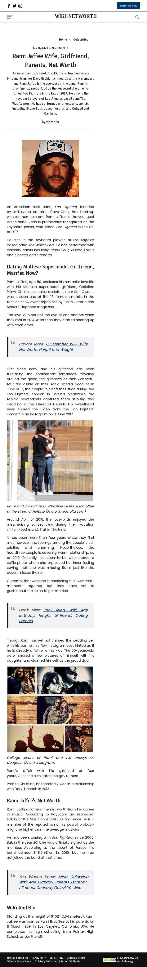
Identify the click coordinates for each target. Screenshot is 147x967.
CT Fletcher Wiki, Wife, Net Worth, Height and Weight (53, 347)
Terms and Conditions (17, 957)
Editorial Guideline (76, 957)
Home (63, 40)
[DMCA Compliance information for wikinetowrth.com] (110, 960)
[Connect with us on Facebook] (9, 6)
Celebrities (80, 40)
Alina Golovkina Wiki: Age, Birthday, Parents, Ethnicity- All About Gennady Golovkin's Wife (53, 882)
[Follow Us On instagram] (20, 6)
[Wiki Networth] (75, 16)
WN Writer (52, 122)
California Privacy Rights (19, 961)
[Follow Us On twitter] (14, 6)
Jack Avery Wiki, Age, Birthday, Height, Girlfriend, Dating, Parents (53, 615)
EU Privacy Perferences (46, 961)
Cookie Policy (56, 957)
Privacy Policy (39, 957)
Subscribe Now (128, 5)
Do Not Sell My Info (70, 961)
